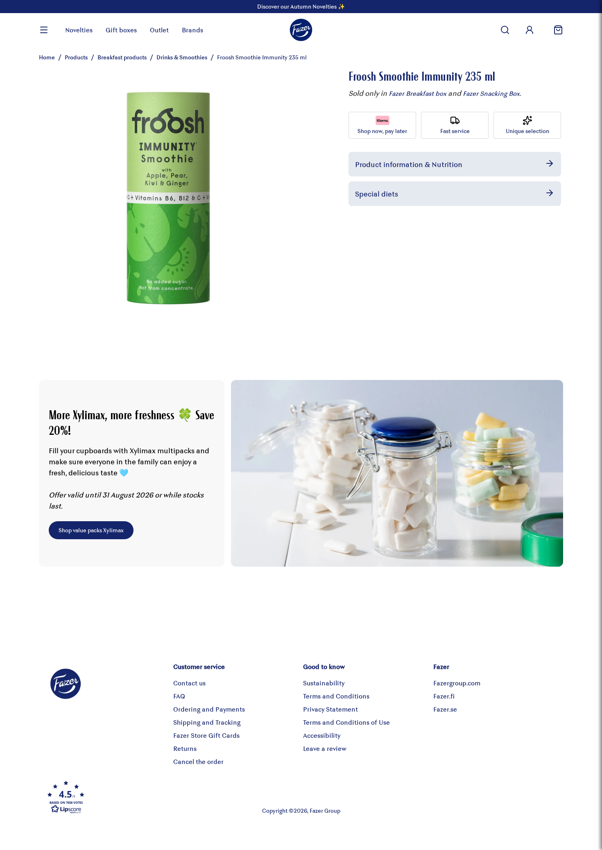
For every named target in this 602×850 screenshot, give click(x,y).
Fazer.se (445, 709)
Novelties (79, 30)
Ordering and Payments (209, 709)
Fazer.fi (444, 696)
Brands (192, 30)
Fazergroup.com (456, 683)
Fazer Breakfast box (417, 93)
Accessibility (321, 735)
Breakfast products (122, 57)
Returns (185, 748)
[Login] (529, 30)
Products (76, 57)
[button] (130, 796)
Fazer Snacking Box (491, 93)
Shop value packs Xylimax (91, 530)
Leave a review (324, 748)
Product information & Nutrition (408, 164)
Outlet (159, 30)
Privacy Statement (330, 709)
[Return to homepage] (301, 30)
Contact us (189, 683)
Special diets (376, 193)
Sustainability (323, 683)
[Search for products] (505, 30)
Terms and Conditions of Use (346, 722)
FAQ (179, 696)
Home (47, 57)
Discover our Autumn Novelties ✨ (301, 6)
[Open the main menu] (44, 30)
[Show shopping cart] (555, 30)
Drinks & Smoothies (181, 57)
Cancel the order (198, 761)
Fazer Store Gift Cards (206, 735)
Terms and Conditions (336, 696)
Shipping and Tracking (206, 722)
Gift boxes (121, 30)
